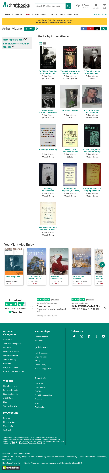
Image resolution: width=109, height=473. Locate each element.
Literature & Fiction (11, 351)
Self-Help (7, 347)
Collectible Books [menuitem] (56, 14)
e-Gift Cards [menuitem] (73, 14)
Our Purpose (40, 387)
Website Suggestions (43, 369)
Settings (6, 418)
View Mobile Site (10, 406)
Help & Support (41, 353)
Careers (38, 399)
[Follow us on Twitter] (81, 337)
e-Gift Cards (8, 398)
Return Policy (40, 365)
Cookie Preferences (87, 457)
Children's (7, 340)
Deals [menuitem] (27, 14)
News (37, 403)
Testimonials (40, 407)
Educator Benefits (10, 390)
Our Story (39, 383)
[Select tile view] (44, 43)
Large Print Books (10, 367)
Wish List (7, 430)
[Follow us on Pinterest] (89, 337)
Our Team (39, 391)
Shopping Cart (9, 422)
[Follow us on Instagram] (103, 337)
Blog (5, 402)
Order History (8, 426)
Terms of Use (7, 457)
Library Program (41, 337)
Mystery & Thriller (10, 355)
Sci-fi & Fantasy (9, 359)
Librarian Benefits (10, 394)
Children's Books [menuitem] (39, 14)
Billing (37, 361)
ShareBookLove (10, 386)
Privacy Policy (20, 457)
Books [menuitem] (18, 14)
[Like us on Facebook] (74, 337)
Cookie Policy (71, 457)
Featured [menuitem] (7, 14)
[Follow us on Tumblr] (96, 337)
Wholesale (39, 341)
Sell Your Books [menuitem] (100, 14)
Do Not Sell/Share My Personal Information (46, 457)
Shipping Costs (41, 357)
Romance (7, 363)
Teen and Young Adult (12, 344)
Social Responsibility (43, 395)
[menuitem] (86, 6)
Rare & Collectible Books (13, 371)
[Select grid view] (40, 43)
